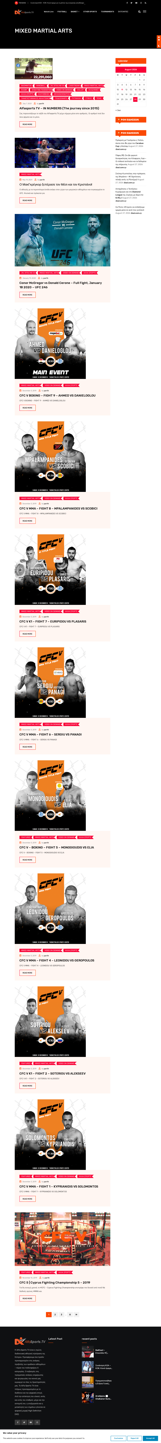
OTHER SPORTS (90, 12)
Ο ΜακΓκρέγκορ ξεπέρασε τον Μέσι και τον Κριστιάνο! (55, 184)
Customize (118, 1438)
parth (41, 104)
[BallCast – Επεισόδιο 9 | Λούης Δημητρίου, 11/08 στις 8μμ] (88, 1352)
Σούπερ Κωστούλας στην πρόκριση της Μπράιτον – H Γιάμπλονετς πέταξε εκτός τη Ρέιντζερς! (130, 176)
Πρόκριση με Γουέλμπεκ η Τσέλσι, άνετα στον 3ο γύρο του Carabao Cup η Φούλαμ (130, 143)
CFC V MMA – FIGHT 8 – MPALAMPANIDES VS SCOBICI (58, 508)
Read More (27, 124)
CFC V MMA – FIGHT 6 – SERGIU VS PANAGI (50, 734)
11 (122, 90)
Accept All (150, 1438)
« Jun (118, 110)
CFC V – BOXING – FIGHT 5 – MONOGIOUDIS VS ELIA (56, 847)
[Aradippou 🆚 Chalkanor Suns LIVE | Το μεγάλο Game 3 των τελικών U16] (88, 1397)
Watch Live (49, 12)
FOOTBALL (62, 12)
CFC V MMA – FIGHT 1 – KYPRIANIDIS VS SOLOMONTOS (58, 1186)
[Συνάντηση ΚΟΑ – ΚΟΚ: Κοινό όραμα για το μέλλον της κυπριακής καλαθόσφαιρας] (88, 1367)
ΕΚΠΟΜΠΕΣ (123, 12)
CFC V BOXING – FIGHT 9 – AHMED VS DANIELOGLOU (57, 395)
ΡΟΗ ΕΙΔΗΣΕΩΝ (130, 119)
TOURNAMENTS (107, 12)
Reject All (134, 1438)
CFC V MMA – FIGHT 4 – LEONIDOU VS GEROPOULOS (56, 960)
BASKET (74, 12)
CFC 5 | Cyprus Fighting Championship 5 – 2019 (54, 1282)
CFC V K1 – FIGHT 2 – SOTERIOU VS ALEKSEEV (52, 1073)
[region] (80, 1436)
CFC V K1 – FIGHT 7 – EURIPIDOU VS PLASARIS (52, 621)
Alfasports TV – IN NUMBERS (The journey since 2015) (59, 108)
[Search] (139, 11)
